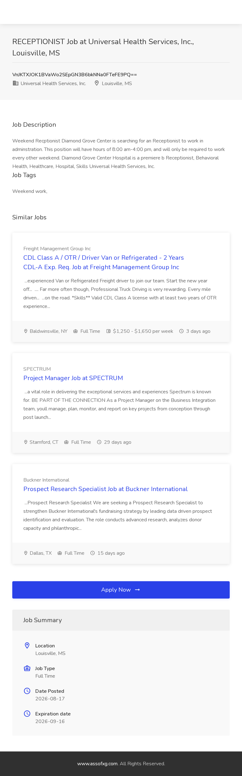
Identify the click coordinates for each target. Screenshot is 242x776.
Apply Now (116, 590)
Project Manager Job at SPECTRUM (73, 378)
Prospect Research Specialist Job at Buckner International (105, 489)
